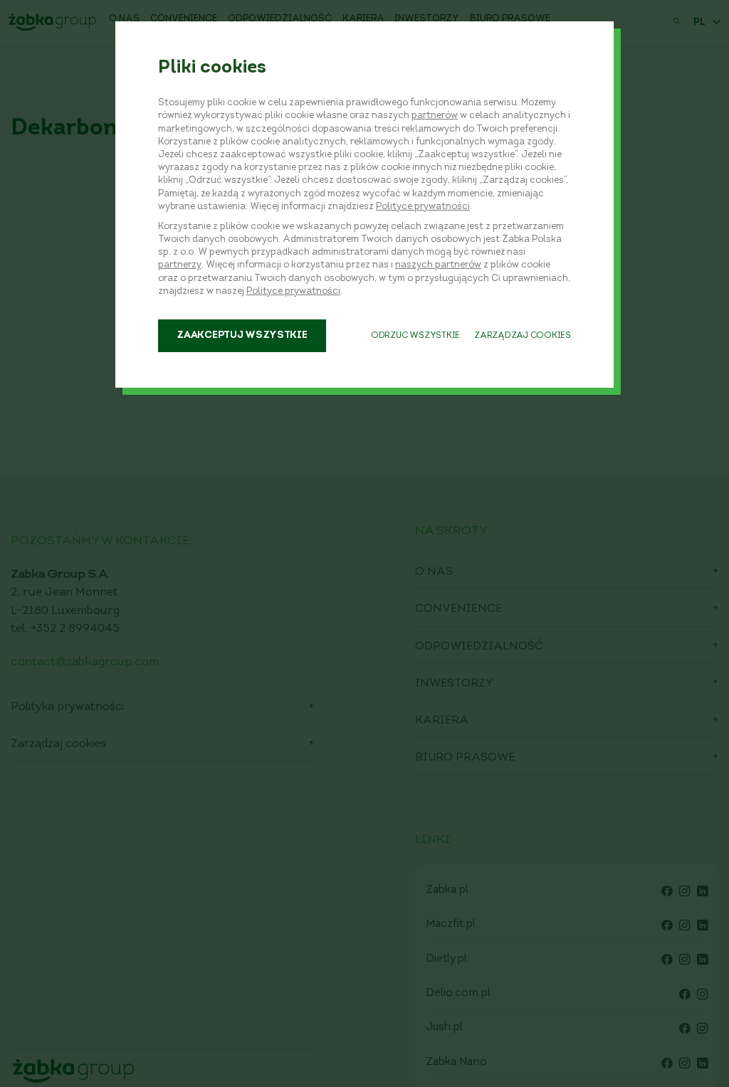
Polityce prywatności (423, 206)
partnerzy (179, 265)
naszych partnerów (438, 265)
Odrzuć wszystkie (415, 336)
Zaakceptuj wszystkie (242, 335)
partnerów (434, 115)
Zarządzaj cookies (522, 336)
